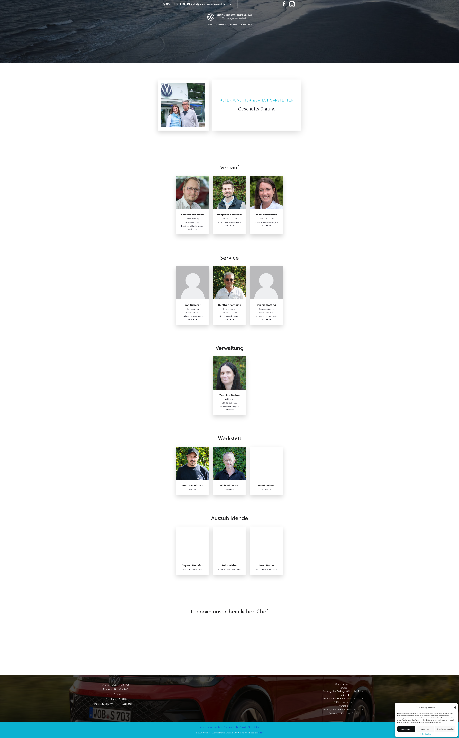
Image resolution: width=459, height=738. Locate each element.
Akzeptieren (406, 729)
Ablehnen (425, 729)
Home (209, 24)
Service (233, 24)
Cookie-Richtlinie (425, 734)
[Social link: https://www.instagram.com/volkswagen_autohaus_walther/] (293, 4)
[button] (454, 707)
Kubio (261, 732)
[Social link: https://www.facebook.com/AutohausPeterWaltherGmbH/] (284, 4)
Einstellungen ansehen (445, 729)
